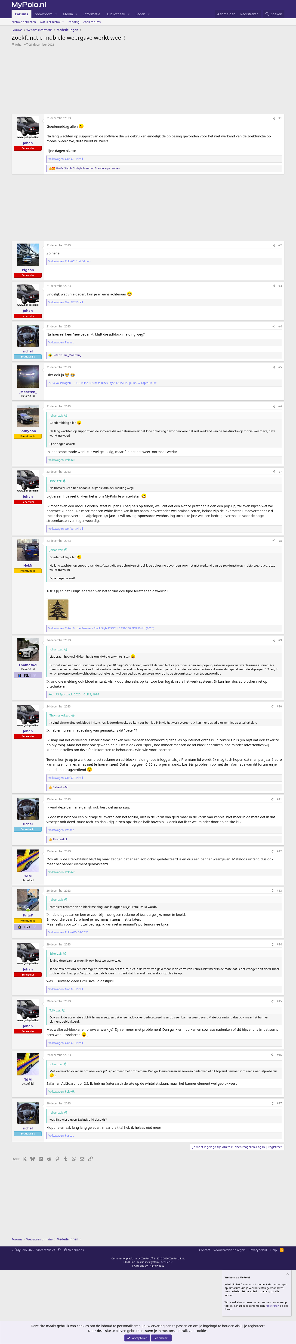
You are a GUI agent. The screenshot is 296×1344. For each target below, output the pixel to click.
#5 (280, 367)
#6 (280, 406)
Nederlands (75, 1250)
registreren (272, 1305)
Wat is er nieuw (50, 22)
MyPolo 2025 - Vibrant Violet (35, 1250)
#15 (279, 1001)
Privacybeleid (258, 1250)
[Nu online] (28, 910)
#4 (280, 326)
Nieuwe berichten (24, 22)
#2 (280, 245)
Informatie (91, 14)
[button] (56, 14)
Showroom (43, 14)
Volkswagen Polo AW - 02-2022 (68, 932)
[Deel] (274, 118)
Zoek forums (92, 22)
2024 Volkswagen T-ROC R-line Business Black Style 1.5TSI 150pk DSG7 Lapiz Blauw (102, 383)
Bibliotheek (116, 14)
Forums (21, 14)
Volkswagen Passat (61, 342)
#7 (280, 472)
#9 (280, 640)
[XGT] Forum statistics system (148, 1262)
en (67, 355)
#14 (279, 944)
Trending (73, 22)
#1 (280, 118)
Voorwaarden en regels (229, 1250)
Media (68, 14)
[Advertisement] (148, 81)
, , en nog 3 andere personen (88, 168)
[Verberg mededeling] (287, 1274)
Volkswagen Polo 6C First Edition (69, 261)
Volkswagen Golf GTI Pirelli (66, 159)
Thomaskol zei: (59, 715)
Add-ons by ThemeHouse (149, 1265)
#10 (279, 706)
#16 (279, 1055)
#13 (279, 891)
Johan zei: (56, 415)
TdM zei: (55, 1010)
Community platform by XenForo (148, 1258)
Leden (140, 14)
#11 (279, 799)
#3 (280, 286)
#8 (280, 541)
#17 (279, 1103)
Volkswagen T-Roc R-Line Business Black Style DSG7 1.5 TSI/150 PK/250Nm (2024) (101, 628)
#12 (279, 851)
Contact (204, 1250)
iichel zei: (55, 481)
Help (273, 1250)
